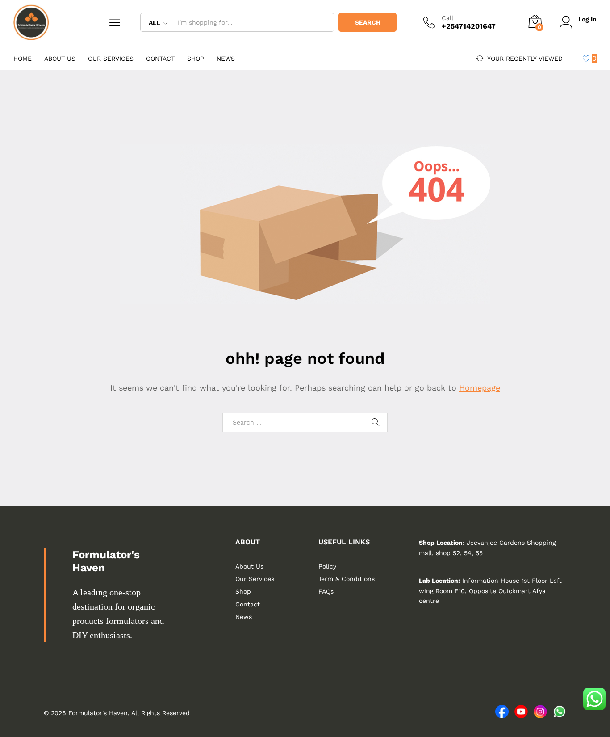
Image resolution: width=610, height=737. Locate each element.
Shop (195, 58)
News (226, 58)
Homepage (479, 387)
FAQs (326, 591)
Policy (327, 566)
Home (22, 58)
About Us (59, 58)
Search (367, 22)
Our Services (111, 58)
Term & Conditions (346, 578)
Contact (160, 58)
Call (447, 17)
